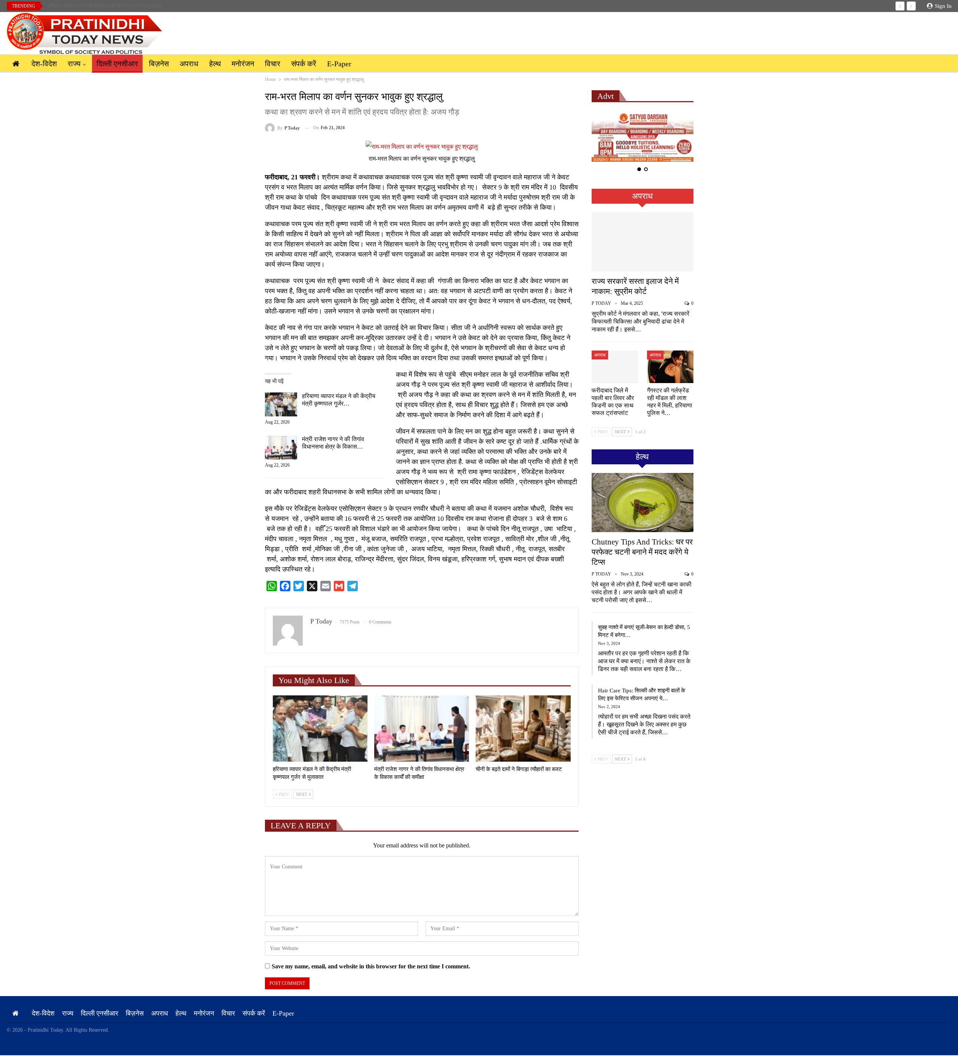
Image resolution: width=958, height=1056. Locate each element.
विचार (272, 64)
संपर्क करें (303, 64)
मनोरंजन (243, 64)
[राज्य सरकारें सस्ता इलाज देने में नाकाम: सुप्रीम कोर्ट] (642, 241)
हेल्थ (215, 64)
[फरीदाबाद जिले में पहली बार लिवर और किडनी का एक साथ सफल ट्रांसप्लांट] (615, 367)
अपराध (189, 64)
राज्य (74, 64)
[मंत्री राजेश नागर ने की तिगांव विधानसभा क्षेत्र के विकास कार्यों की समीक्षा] (281, 447)
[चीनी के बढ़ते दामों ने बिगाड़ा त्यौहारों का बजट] (523, 728)
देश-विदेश (44, 64)
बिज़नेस (159, 64)
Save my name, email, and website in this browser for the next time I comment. (371, 966)
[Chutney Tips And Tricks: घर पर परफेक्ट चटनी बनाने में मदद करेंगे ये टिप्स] (642, 502)
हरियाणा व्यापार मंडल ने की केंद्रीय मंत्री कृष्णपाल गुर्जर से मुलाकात (104, 6)
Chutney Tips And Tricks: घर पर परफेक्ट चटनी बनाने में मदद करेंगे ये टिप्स (642, 552)
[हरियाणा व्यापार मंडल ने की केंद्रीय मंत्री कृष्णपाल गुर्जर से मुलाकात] (281, 404)
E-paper (339, 64)
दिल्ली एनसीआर (117, 64)
